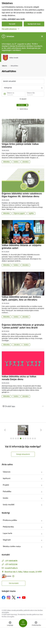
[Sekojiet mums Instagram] (8, 597)
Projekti (6, 485)
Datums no (10, 93)
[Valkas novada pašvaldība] (18, 60)
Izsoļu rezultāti (8, 504)
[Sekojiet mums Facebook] (3, 597)
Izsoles (5, 498)
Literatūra (25, 162)
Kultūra (16, 162)
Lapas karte (7, 533)
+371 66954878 (11, 561)
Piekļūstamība (8, 527)
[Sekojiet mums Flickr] (19, 597)
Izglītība (31, 213)
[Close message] (42, 36)
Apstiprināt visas (34, 24)
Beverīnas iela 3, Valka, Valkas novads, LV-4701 (23, 572)
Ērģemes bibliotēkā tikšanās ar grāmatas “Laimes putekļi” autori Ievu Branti (23, 326)
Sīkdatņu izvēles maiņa (12, 546)
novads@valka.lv (11, 568)
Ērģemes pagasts (19, 213)
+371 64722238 (11, 564)
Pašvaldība (7, 491)
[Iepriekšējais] (5, 430)
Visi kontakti (13, 583)
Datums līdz (31, 93)
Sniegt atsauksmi (23, 454)
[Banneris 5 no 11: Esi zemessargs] (23, 430)
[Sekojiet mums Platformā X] (13, 597)
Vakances (6, 472)
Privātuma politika (10, 520)
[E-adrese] (6, 576)
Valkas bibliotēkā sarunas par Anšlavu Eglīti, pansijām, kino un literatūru (21, 298)
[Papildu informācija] (13, 576)
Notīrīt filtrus (24, 109)
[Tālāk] (41, 430)
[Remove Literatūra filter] (27, 105)
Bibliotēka (6, 162)
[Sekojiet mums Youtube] (24, 597)
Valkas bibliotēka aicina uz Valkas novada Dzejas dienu (19, 378)
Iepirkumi (6, 478)
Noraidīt (12, 24)
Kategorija (8, 88)
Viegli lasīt (6, 540)
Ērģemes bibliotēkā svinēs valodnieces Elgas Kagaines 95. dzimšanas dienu (22, 195)
